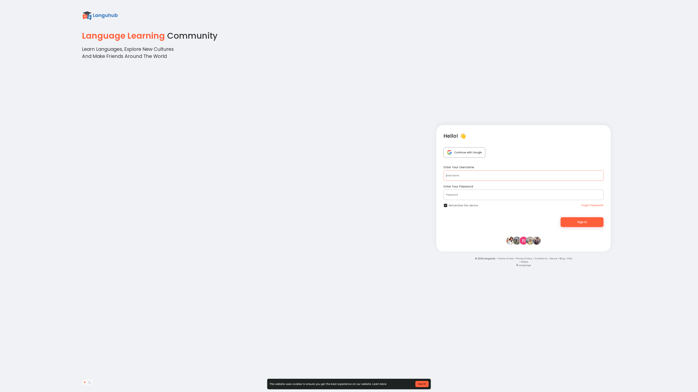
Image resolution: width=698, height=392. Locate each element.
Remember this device (463, 205)
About (553, 258)
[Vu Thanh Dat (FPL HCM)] (517, 240)
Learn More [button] (379, 384)
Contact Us (541, 258)
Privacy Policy (524, 258)
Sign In (582, 222)
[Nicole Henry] (530, 240)
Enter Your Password (458, 186)
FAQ (569, 258)
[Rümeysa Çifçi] (523, 240)
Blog (562, 258)
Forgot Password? (592, 205)
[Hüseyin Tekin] (537, 240)
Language (525, 265)
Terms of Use (506, 258)
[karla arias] (510, 240)
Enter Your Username (459, 167)
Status (524, 262)
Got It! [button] (422, 384)
